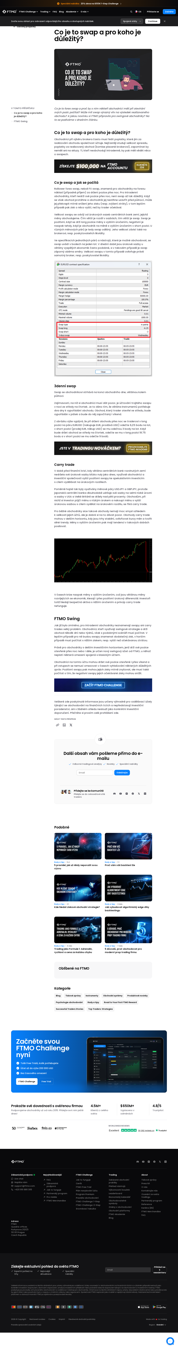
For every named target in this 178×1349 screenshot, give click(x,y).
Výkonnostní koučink (119, 1189)
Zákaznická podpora (52, 1185)
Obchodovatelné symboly (117, 1202)
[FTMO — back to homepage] (9, 12)
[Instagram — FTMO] (148, 1161)
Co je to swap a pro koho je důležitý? (28, 114)
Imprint (62, 1319)
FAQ (55, 11)
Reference (146, 1204)
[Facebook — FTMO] (154, 1161)
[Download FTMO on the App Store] (143, 1307)
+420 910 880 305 (23, 1189)
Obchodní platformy (119, 1210)
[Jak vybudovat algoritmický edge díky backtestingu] (128, 893)
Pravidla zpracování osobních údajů (26, 1325)
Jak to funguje (54, 1189)
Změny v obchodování (120, 1207)
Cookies (52, 1319)
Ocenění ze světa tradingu (150, 1195)
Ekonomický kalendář (119, 1197)
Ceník (79, 1183)
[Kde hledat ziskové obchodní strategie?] (78, 893)
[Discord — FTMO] (137, 1161)
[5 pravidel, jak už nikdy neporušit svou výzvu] (78, 851)
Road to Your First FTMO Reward (120, 1002)
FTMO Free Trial (83, 1187)
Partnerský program (57, 1193)
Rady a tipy (59, 862)
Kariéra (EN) (147, 1208)
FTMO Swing (20, 121)
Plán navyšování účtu (86, 1190)
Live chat (18, 1178)
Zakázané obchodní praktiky (119, 1181)
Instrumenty (92, 995)
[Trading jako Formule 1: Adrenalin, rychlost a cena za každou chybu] (78, 935)
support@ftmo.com (24, 1186)
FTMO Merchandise (56, 1200)
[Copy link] (57, 725)
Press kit (145, 1183)
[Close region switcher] (164, 21)
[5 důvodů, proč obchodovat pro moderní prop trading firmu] (128, 935)
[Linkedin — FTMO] (165, 1161)
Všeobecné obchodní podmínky (81, 1319)
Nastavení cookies (37, 1319)
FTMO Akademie (117, 1214)
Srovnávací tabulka (86, 1208)
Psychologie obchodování (69, 1002)
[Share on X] (71, 725)
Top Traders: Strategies (100, 1009)
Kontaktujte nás (149, 1190)
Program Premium (85, 1194)
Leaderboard (115, 1193)
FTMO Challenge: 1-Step (88, 1201)
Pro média (52, 1197)
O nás (144, 1187)
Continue (152, 21)
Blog (61, 11)
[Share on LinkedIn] (64, 725)
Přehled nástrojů (117, 1186)
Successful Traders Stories (69, 1009)
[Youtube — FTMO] (143, 1161)
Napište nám (20, 1182)
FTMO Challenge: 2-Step (88, 1205)
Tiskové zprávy (73, 995)
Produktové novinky (137, 995)
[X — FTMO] (160, 1161)
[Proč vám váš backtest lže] (128, 851)
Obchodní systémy (112, 995)
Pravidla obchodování (87, 1198)
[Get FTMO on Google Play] (159, 1307)
